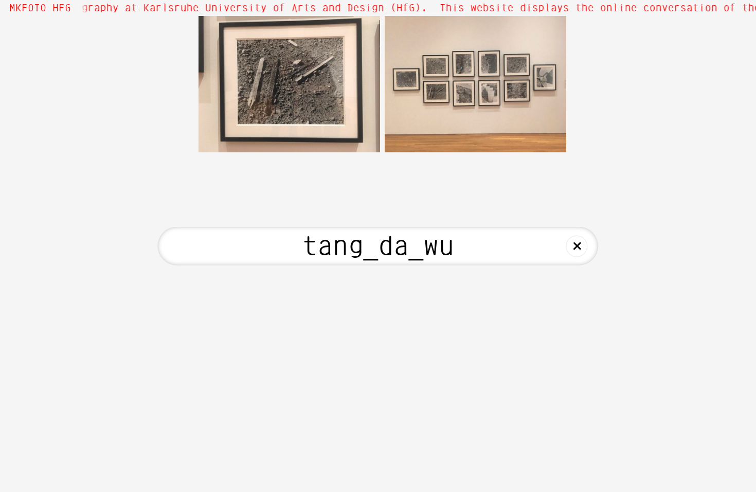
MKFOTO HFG (40, 8)
